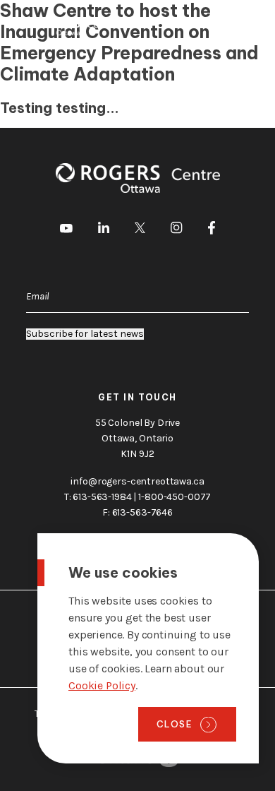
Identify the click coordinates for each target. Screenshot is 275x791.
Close (174, 724)
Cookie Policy (101, 685)
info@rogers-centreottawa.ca (137, 481)
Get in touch (137, 397)
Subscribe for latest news (85, 334)
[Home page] (66, 26)
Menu (242, 26)
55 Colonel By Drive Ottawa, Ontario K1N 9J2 (137, 438)
